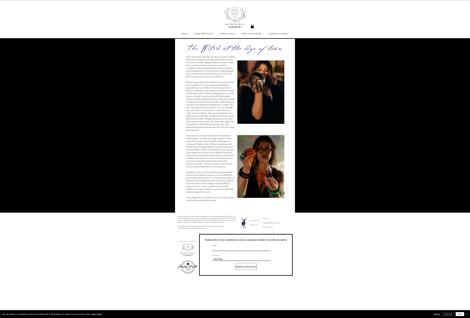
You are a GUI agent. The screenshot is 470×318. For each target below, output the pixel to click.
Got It (460, 314)
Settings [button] (437, 314)
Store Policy (268, 227)
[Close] (467, 314)
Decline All (448, 314)
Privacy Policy (96, 314)
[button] (252, 26)
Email (214, 245)
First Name (215, 255)
